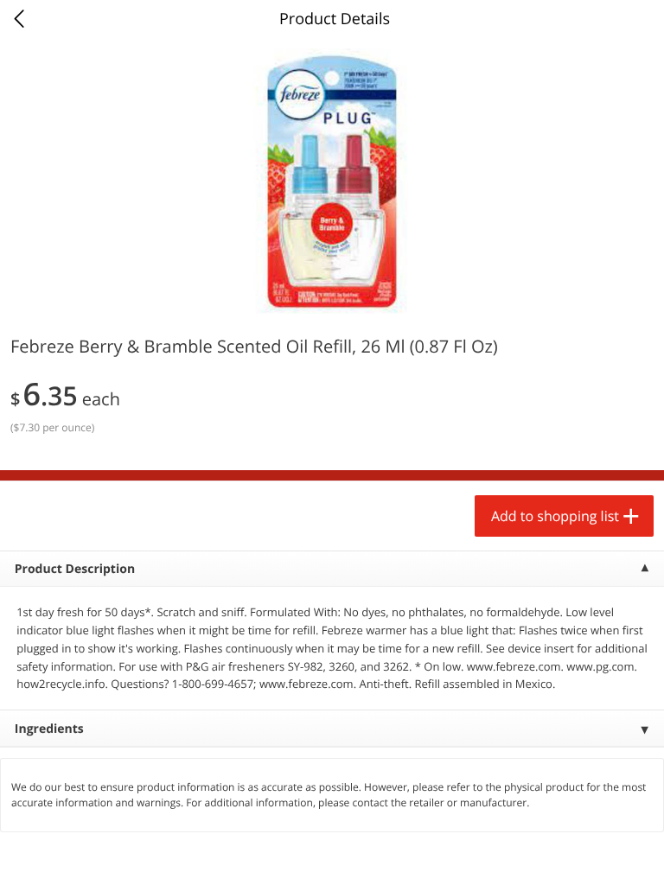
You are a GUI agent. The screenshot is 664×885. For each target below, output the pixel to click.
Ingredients (49, 729)
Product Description (75, 569)
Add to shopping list (555, 515)
